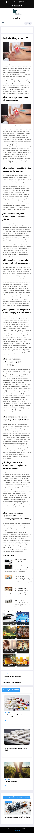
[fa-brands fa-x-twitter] (15, 5)
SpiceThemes (17, 830)
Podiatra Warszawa (11, 782)
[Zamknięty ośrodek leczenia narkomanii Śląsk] (17, 703)
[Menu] (3, 23)
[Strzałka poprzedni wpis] (30, 675)
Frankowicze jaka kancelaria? (12, 676)
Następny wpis (6, 679)
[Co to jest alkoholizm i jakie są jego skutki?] (17, 736)
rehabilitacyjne (11, 386)
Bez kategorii (10, 802)
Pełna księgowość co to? (21, 588)
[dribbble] (17, 5)
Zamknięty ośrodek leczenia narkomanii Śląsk (14, 716)
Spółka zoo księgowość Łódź (12, 682)
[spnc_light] (30, 23)
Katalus (16, 18)
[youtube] (21, 5)
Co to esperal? (18, 566)
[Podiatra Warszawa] (17, 770)
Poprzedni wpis (7, 673)
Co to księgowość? (19, 576)
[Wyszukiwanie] (26, 23)
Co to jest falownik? (19, 600)
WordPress (17, 828)
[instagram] (19, 5)
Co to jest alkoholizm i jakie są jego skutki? (16, 749)
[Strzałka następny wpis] (30, 682)
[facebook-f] (12, 5)
